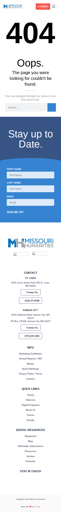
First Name (14, 169)
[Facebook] (22, 478)
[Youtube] (38, 478)
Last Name (14, 182)
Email (10, 196)
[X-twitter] (33, 478)
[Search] (51, 107)
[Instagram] (27, 478)
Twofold (37, 507)
